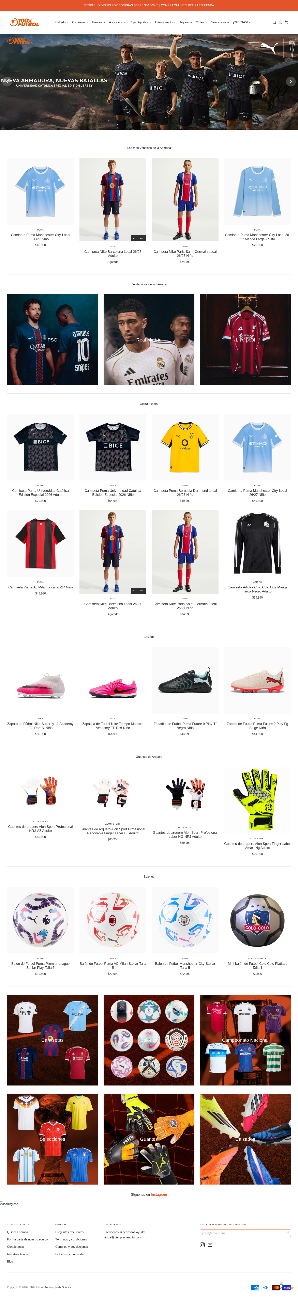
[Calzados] (245, 1139)
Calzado (60, 22)
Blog (10, 1261)
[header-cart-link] (285, 22)
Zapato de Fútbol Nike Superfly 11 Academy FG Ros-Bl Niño (40, 726)
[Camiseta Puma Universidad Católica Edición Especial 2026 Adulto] (40, 447)
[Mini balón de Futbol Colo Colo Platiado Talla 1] (257, 920)
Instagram (159, 1194)
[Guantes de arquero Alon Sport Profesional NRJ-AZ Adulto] (40, 792)
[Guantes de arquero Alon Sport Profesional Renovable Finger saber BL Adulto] (112, 793)
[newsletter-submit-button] (287, 1233)
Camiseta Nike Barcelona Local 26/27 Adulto (112, 254)
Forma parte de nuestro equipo (27, 1239)
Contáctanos (15, 1246)
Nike (185, 246)
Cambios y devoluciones (71, 1246)
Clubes (200, 22)
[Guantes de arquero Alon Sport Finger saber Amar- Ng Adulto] (257, 800)
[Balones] (149, 1040)
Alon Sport (40, 821)
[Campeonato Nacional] (245, 1040)
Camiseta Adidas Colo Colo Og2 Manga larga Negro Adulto (257, 589)
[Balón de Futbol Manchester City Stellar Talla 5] (185, 920)
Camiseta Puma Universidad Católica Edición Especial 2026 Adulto (40, 493)
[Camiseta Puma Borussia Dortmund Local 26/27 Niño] (185, 447)
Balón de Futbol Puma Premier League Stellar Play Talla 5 (40, 966)
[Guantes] (149, 1139)
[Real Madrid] (149, 339)
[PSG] (52, 339)
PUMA (40, 230)
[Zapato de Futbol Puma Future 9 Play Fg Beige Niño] (257, 680)
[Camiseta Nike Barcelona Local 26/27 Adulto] (112, 199)
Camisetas (79, 22)
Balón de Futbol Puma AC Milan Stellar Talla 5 (113, 966)
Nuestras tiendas (18, 1254)
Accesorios (116, 22)
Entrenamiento (164, 22)
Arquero (184, 22)
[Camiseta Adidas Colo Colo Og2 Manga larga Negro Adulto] (257, 543)
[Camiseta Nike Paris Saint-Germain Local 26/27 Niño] (185, 199)
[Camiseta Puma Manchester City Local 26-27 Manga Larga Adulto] (257, 191)
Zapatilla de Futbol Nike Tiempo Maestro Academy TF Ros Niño (112, 726)
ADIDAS (257, 582)
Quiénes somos (17, 1232)
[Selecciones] (52, 1139)
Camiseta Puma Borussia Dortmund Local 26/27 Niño (185, 493)
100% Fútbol (35, 1287)
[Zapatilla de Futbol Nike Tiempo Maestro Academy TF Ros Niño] (112, 680)
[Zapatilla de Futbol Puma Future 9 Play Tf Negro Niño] (185, 680)
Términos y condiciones (71, 1239)
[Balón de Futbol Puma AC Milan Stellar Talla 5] (112, 920)
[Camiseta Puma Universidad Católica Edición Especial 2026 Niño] (112, 447)
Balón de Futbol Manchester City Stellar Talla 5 (185, 966)
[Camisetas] (52, 1040)
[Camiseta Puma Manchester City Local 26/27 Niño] (40, 191)
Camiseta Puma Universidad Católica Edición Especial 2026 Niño (113, 493)
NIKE (113, 246)
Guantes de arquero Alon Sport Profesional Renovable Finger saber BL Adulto (112, 831)
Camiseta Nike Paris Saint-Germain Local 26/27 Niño (185, 254)
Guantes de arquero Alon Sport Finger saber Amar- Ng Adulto (257, 846)
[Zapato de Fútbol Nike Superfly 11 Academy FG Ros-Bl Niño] (40, 680)
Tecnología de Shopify (58, 1287)
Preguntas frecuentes (69, 1232)
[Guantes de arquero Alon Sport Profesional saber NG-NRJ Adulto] (185, 794)
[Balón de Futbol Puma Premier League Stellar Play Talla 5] (40, 920)
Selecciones (218, 22)
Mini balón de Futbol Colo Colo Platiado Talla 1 (257, 966)
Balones (97, 22)
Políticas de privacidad (70, 1254)
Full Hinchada (257, 958)
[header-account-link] (279, 22)
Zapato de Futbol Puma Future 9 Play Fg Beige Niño (257, 726)
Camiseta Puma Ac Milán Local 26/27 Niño (40, 587)
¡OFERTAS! (240, 22)
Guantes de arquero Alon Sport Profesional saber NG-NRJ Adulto (185, 835)
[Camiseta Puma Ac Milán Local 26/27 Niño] (40, 543)
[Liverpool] (245, 339)
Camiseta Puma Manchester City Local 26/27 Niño (40, 237)
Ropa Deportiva (139, 22)
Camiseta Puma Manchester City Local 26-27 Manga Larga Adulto (257, 237)
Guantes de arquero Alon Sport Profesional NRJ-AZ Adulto (40, 829)
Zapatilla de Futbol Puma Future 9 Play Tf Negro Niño (185, 726)
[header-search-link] (273, 22)
